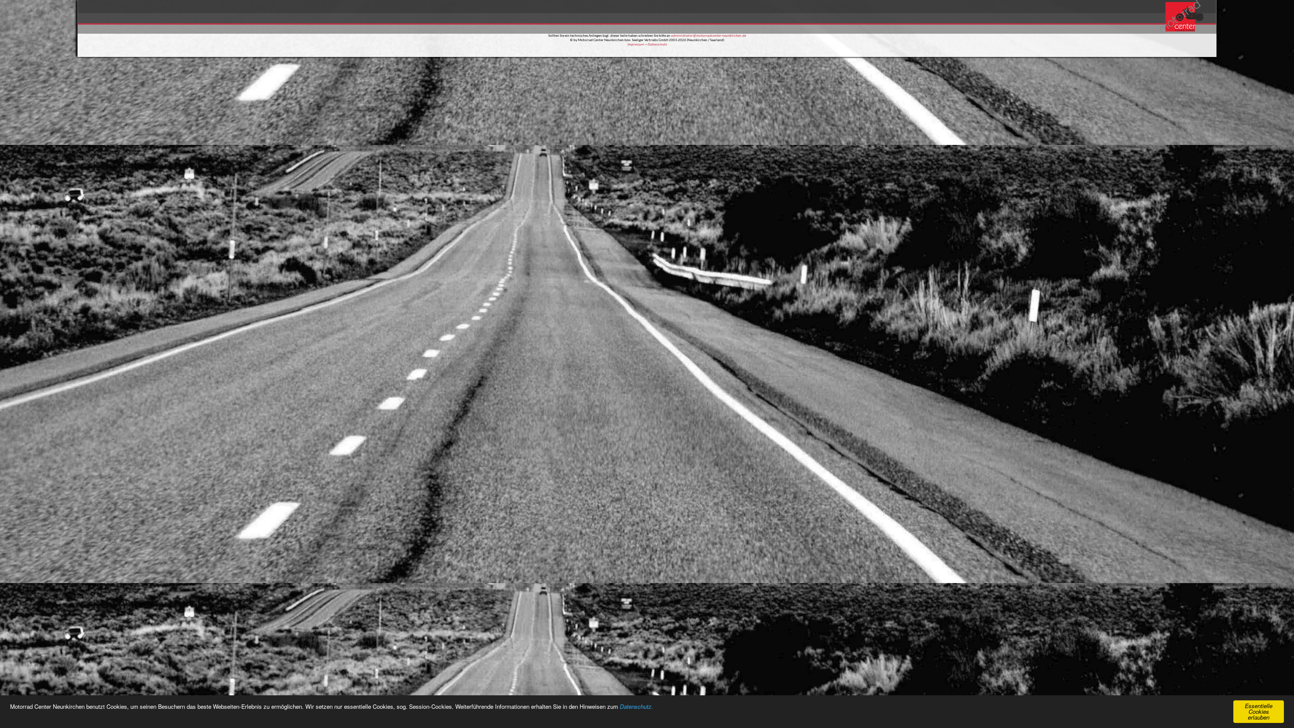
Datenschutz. (636, 706)
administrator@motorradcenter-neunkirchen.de (708, 36)
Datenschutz (657, 45)
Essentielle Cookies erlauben (1258, 711)
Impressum (635, 45)
